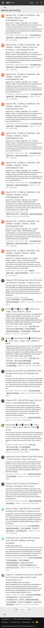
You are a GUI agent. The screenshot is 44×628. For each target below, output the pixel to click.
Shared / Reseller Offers (24, 420)
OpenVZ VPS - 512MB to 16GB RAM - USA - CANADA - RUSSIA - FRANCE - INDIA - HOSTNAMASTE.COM (23, 224)
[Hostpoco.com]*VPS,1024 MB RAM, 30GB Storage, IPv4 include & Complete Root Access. (23, 373)
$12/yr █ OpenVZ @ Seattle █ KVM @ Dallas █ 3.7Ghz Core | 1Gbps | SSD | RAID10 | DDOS (24, 341)
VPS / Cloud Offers (11, 40)
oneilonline (9, 326)
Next (22, 610)
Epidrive (8, 595)
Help (33, 622)
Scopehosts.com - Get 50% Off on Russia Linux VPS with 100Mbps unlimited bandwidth (23, 540)
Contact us (4, 622)
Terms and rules (15, 622)
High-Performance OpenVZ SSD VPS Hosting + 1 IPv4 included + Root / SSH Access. (24, 457)
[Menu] (2, 2)
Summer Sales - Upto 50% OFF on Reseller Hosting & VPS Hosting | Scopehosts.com (23, 509)
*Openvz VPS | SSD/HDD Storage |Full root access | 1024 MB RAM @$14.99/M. (24, 401)
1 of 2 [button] (16, 610)
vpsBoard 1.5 (7, 619)
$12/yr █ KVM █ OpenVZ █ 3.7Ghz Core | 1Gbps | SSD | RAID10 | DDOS (23, 310)
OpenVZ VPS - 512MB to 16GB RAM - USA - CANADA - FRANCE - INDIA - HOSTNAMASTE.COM (23, 18)
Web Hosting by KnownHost (22, 619)
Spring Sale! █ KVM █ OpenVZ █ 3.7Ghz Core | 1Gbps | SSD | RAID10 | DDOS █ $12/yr (22, 427)
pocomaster (9, 297)
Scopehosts (9, 526)
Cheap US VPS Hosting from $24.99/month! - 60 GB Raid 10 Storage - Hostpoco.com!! (24, 281)
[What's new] (37, 3)
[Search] (41, 3)
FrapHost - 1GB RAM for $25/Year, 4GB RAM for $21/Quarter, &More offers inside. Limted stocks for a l (24, 577)
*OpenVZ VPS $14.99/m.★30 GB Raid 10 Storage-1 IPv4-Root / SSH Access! (22, 484)
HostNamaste (10, 35)
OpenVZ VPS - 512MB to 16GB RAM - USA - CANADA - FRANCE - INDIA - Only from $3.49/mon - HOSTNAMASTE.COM (23, 47)
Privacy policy (25, 622)
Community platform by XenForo (18, 626)
